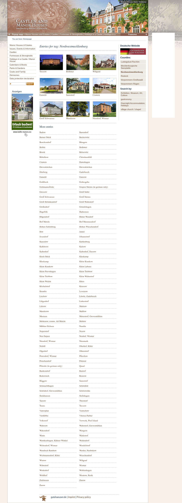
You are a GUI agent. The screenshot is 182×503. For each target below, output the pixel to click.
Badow (43, 132)
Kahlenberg (84, 241)
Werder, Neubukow (87, 450)
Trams (42, 405)
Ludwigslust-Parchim (130, 62)
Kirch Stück (45, 256)
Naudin (82, 326)
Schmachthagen (47, 385)
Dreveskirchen (46, 167)
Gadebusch (84, 172)
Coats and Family (17, 72)
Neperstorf (44, 331)
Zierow (82, 480)
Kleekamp (83, 256)
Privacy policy (84, 497)
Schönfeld (83, 385)
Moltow (82, 321)
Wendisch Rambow (48, 450)
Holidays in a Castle (93, 34)
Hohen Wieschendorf (88, 226)
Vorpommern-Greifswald (132, 80)
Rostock (124, 76)
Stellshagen (84, 395)
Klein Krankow (86, 261)
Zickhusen (44, 480)
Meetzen (43, 316)
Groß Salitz (84, 191)
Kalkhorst (44, 246)
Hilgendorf (44, 216)
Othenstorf (84, 351)
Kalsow (82, 246)
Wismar (82, 465)
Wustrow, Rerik (86, 475)
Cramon (96, 94)
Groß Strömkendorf (48, 201)
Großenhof (44, 206)
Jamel (81, 231)
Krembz (43, 291)
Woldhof (43, 475)
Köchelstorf (45, 286)
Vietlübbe (44, 415)
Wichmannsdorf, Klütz (50, 455)
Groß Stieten (84, 196)
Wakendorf (44, 430)
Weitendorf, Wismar (48, 445)
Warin (42, 435)
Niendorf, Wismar (101, 118)
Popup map (17, 34)
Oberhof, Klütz (86, 346)
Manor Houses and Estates (37, 34)
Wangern (83, 430)
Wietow (43, 460)
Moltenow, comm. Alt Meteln (52, 321)
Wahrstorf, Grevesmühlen (90, 425)
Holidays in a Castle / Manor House (22, 60)
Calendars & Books (18, 65)
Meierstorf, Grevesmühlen (90, 316)
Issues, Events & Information (22, 49)
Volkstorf (44, 420)
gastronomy (126, 99)
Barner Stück (45, 137)
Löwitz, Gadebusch (87, 296)
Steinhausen (45, 395)
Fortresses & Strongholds (71, 34)
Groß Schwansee (47, 118)
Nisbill (42, 346)
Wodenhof (44, 470)
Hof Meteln (45, 221)
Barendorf (83, 132)
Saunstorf (70, 94)
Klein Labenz (85, 266)
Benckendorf (45, 142)
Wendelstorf (84, 445)
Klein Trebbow (85, 271)
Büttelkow (44, 157)
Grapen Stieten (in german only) (93, 186)
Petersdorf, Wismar (48, 355)
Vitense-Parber (85, 415)
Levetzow (83, 291)
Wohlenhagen (85, 470)
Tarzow (43, 400)
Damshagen (84, 162)
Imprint (71, 497)
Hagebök (44, 211)
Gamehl (43, 94)
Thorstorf (83, 400)
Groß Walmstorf (86, 201)
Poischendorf (45, 360)
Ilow (41, 231)
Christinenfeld (85, 157)
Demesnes (14, 75)
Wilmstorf (44, 465)
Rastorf (82, 370)
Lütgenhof (44, 301)
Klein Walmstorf (86, 276)
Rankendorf (45, 370)
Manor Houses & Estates (21, 45)
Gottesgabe (84, 181)
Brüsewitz (83, 152)
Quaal (82, 365)
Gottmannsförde (47, 186)
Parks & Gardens (17, 68)
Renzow (82, 375)
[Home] (76, 29)
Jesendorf (44, 236)
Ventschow (84, 410)
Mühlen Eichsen (47, 326)
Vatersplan (44, 410)
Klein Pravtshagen (48, 271)
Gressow (43, 191)
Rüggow (43, 380)
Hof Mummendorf (87, 221)
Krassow (83, 286)
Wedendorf (84, 440)
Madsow (83, 306)
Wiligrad (96, 71)
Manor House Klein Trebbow (133, 2)
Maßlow (82, 311)
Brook (42, 152)
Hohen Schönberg (48, 226)
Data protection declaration (22, 78)
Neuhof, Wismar (86, 336)
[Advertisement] (163, 75)
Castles (54, 34)
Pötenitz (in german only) (51, 365)
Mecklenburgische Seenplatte (129, 67)
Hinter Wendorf (86, 216)
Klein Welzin (45, 281)
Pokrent (82, 360)
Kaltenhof (44, 251)
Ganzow (83, 176)
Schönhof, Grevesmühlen (51, 390)
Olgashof (44, 351)
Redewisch (44, 375)
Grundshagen (85, 206)
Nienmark (83, 341)
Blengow (83, 142)
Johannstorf (84, 236)
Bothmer (70, 71)
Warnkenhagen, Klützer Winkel (54, 440)
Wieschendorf (85, 455)
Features (132, 34)
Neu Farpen (45, 336)
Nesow (82, 331)
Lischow (43, 296)
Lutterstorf (84, 301)
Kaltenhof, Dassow (87, 251)
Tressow (43, 71)
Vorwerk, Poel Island (88, 420)
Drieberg (43, 172)
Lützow (43, 306)
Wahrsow (44, 425)
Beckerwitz (84, 137)
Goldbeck (44, 181)
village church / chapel (131, 109)
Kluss (81, 281)
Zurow (42, 485)
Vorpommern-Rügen (130, 84)
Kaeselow (44, 241)
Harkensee (84, 211)
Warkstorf (83, 435)
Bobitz (42, 147)
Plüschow (83, 355)
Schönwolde (84, 390)
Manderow (71, 118)
